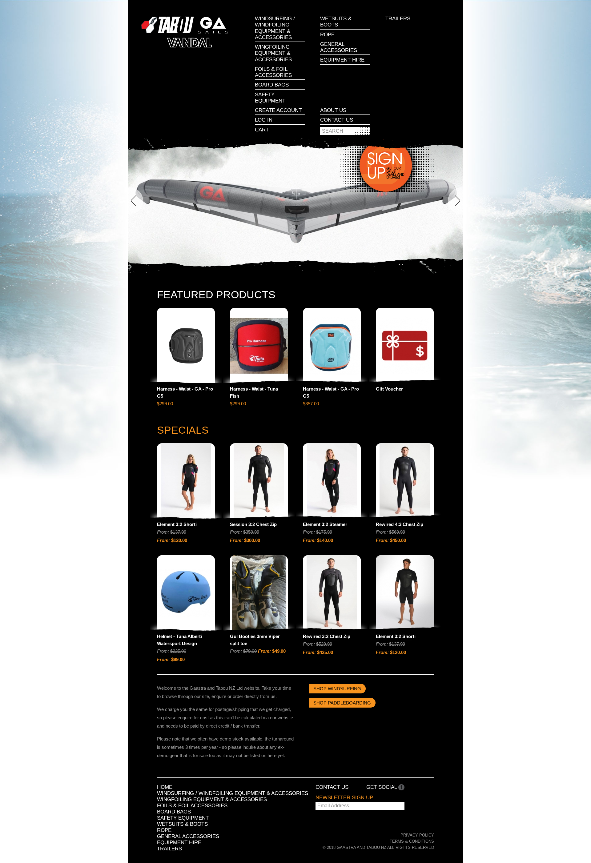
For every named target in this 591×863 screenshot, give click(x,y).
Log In (263, 120)
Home (164, 787)
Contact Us (336, 120)
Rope (327, 35)
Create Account (278, 110)
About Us (333, 110)
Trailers (397, 19)
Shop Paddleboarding (342, 702)
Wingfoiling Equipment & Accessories (273, 53)
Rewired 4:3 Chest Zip (399, 524)
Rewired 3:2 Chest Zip (326, 636)
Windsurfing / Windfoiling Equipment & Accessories (275, 28)
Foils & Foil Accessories (273, 72)
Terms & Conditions (412, 841)
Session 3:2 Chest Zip (253, 524)
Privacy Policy (417, 835)
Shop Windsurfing (337, 688)
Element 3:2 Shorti (177, 524)
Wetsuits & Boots (336, 22)
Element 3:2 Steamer (325, 524)
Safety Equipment (270, 98)
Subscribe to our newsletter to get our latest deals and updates (385, 165)
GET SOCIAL (382, 787)
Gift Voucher (389, 388)
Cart (262, 130)
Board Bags (272, 85)
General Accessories (338, 47)
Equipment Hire (342, 60)
